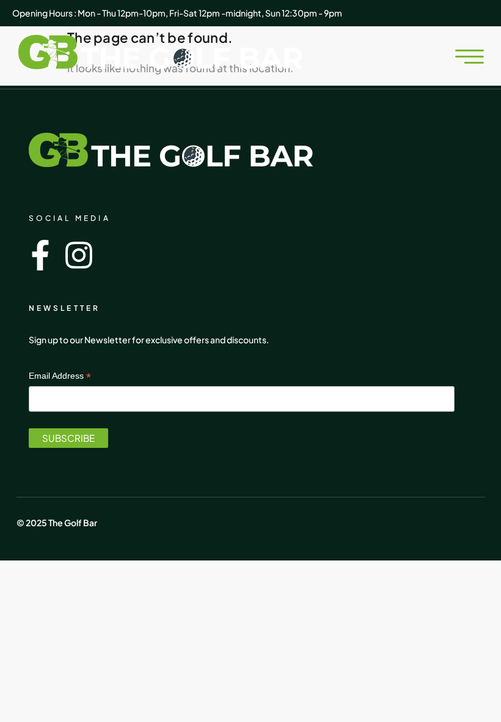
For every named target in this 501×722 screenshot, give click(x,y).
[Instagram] (79, 255)
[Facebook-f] (40, 255)
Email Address (60, 375)
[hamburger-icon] (456, 57)
